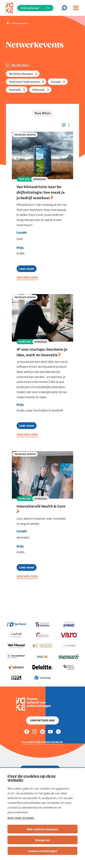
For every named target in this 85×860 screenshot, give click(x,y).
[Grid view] (63, 125)
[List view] (70, 125)
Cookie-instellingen (42, 851)
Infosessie (38, 89)
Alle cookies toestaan (42, 829)
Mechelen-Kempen (21, 74)
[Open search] (65, 8)
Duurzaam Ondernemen (24, 81)
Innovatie (15, 89)
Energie (56, 81)
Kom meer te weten (21, 818)
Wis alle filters (20, 65)
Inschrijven (27, 277)
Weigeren (42, 840)
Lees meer (28, 269)
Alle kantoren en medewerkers (42, 742)
